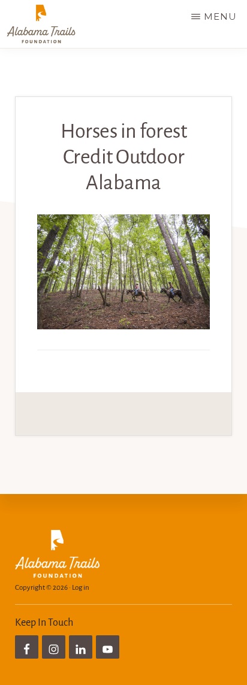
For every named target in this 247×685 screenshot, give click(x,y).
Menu (220, 16)
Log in (80, 588)
